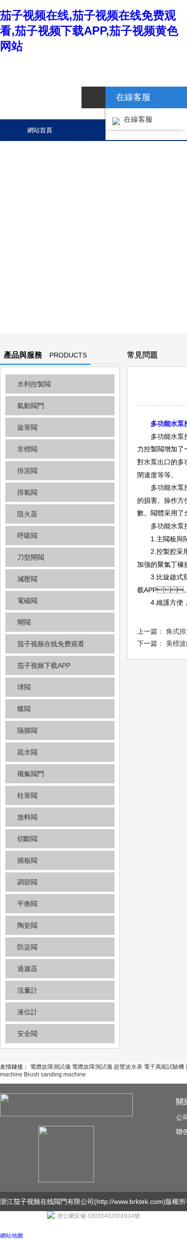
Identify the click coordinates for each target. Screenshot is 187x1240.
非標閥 (27, 449)
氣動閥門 (30, 405)
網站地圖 (11, 1235)
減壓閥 (27, 579)
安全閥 (27, 1033)
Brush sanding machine (55, 1074)
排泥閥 (27, 470)
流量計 (27, 990)
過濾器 (27, 968)
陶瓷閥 (27, 925)
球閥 (24, 687)
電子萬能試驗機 (164, 1066)
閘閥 (24, 622)
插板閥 (27, 860)
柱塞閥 (27, 795)
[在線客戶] (93, 97)
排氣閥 (27, 492)
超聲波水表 (128, 1066)
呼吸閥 (27, 535)
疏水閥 (27, 752)
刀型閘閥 (30, 557)
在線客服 (136, 119)
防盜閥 (27, 947)
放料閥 (27, 817)
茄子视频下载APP (43, 665)
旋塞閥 (27, 427)
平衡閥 (27, 904)
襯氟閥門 (30, 774)
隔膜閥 (27, 730)
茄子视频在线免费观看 (50, 644)
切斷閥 (27, 839)
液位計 (27, 1012)
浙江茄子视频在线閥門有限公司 (47, 1201)
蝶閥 (24, 709)
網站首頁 (39, 130)
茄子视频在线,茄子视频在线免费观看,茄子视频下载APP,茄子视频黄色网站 (89, 30)
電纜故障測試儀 (50, 1066)
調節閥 (27, 882)
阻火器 (27, 514)
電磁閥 (27, 600)
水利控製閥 (34, 384)
